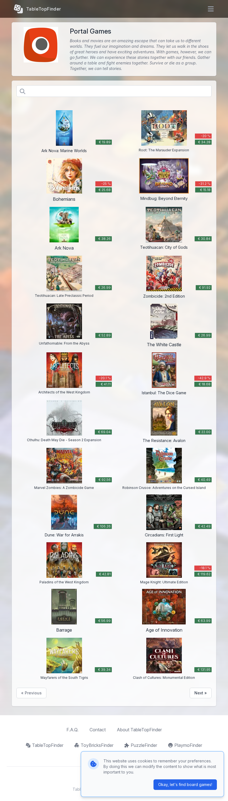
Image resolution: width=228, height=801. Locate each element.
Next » (200, 692)
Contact (98, 729)
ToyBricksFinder (97, 745)
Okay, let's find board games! (185, 784)
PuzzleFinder (144, 745)
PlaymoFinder (188, 745)
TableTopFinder (47, 745)
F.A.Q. (72, 729)
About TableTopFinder (139, 729)
